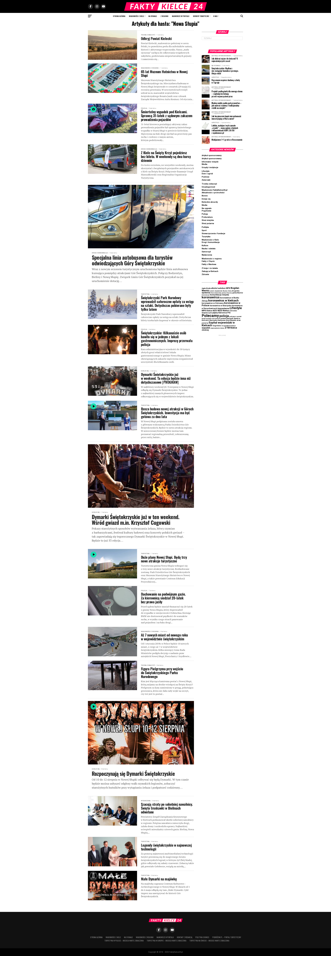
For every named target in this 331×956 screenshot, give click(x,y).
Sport (204, 230)
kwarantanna (223, 308)
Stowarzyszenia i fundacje (213, 233)
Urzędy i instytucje (210, 167)
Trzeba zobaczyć (209, 184)
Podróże (205, 177)
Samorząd (206, 252)
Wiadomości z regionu (212, 259)
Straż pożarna (208, 223)
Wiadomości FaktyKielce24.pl (214, 190)
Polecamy (210, 315)
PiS (229, 313)
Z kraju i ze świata (210, 268)
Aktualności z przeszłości (213, 193)
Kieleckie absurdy (210, 202)
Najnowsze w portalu (180, 16)
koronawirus (211, 297)
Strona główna (119, 16)
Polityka (205, 227)
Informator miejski (210, 162)
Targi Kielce (217, 326)
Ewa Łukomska (216, 293)
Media (204, 164)
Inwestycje (205, 295)
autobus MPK (224, 288)
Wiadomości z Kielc (136, 16)
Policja (205, 214)
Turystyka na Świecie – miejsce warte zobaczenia (209, 940)
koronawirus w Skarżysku (220, 306)
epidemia (206, 293)
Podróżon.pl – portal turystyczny (226, 937)
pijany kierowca (219, 313)
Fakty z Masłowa (209, 264)
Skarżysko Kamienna (217, 320)
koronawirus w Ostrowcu (213, 303)
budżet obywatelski (215, 291)
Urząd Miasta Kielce (229, 326)
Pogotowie (206, 211)
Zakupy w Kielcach (210, 271)
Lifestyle (205, 171)
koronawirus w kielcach (223, 300)
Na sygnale (152, 16)
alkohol (214, 288)
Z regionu (164, 16)
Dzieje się (206, 199)
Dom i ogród (207, 174)
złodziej (205, 330)
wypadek (206, 328)
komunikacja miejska (219, 295)
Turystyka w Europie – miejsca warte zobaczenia (166, 940)
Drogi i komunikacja (211, 242)
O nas (215, 16)
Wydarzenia (207, 255)
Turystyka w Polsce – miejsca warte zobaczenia (124, 940)
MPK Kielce (207, 310)
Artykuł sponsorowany (211, 155)
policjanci (232, 316)
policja (224, 316)
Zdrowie (205, 274)
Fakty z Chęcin (208, 261)
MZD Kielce (223, 310)
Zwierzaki (206, 180)
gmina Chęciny (227, 293)
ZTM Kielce (231, 327)
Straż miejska (208, 220)
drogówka (235, 291)
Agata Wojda (206, 288)
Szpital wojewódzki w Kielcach (218, 324)
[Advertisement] (222, 375)
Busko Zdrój (227, 291)
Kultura (205, 245)
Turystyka (206, 237)
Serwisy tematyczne (201, 16)
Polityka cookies (202, 937)
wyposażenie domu (217, 328)
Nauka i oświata (208, 249)
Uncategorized (208, 187)
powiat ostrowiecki (213, 318)
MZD (215, 310)
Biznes (205, 196)
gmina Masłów (237, 293)
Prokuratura (207, 217)
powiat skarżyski (227, 318)
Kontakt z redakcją (184, 937)
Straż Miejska (231, 320)
